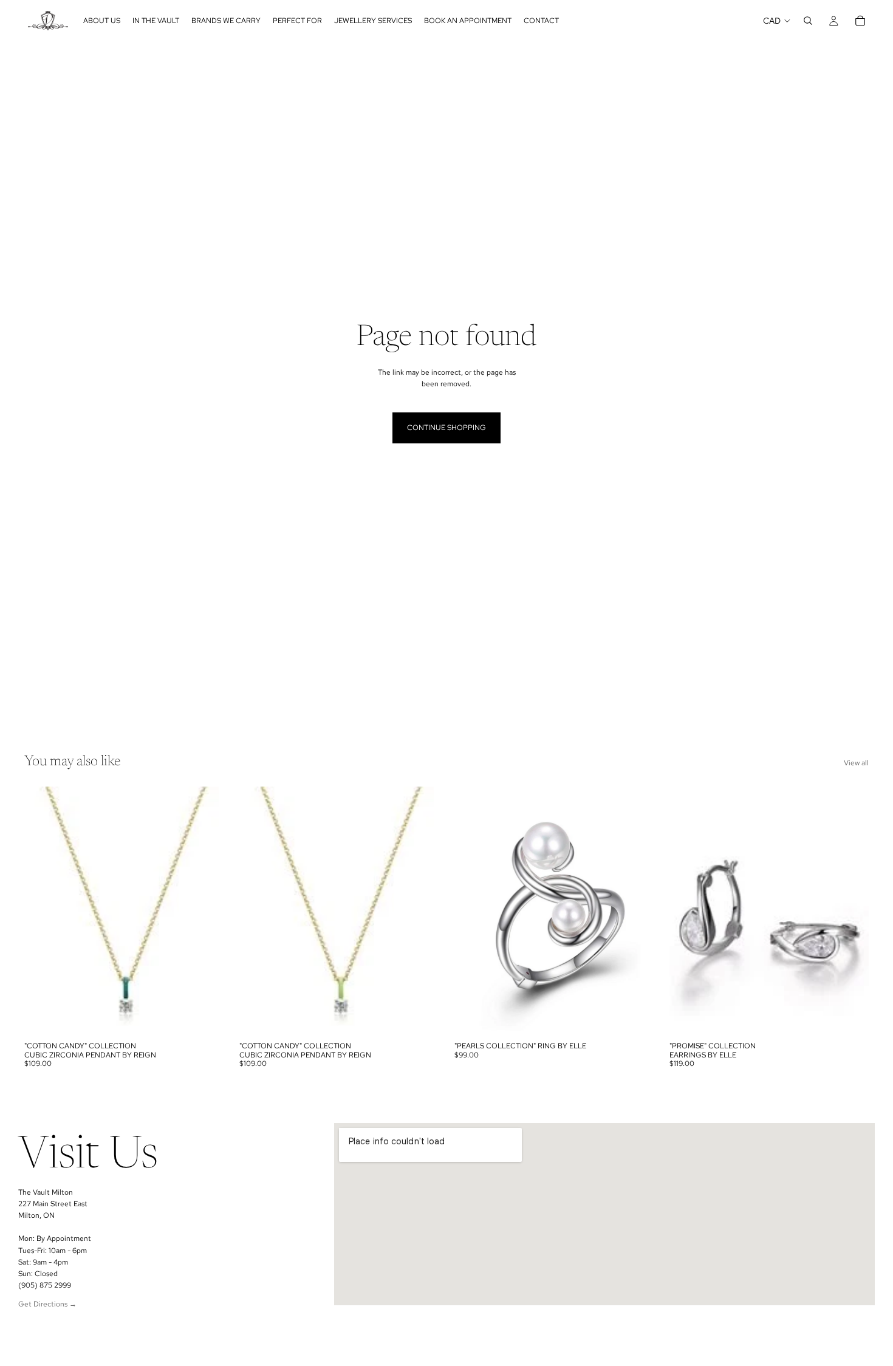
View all (856, 763)
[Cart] (860, 20)
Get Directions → (47, 1304)
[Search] (808, 20)
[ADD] (205, 1017)
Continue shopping (446, 427)
